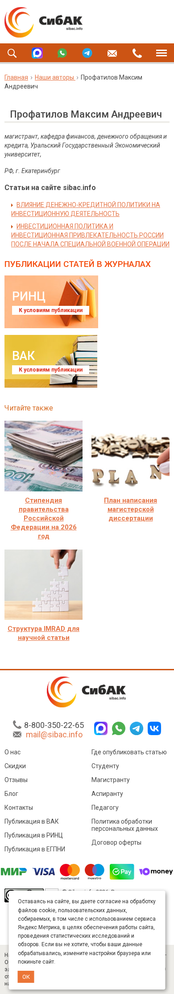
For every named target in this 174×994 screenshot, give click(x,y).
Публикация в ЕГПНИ (34, 849)
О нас (12, 752)
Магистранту (110, 779)
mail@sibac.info (54, 734)
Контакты (18, 807)
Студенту (105, 766)
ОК (26, 976)
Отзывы (16, 779)
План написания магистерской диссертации (130, 509)
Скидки (15, 766)
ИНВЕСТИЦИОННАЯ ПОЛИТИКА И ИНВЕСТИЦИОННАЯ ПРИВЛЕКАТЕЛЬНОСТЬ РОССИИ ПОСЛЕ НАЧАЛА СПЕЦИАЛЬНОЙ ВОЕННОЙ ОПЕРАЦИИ (90, 235)
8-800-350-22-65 (54, 725)
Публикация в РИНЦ (33, 835)
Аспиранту (107, 793)
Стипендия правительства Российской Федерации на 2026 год (44, 518)
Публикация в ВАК (31, 821)
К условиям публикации (51, 310)
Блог (11, 793)
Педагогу (105, 807)
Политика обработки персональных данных (124, 825)
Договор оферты (116, 842)
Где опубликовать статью (129, 752)
